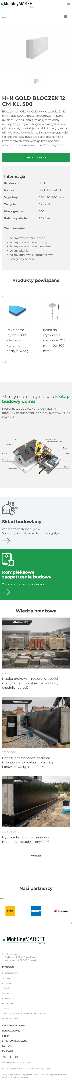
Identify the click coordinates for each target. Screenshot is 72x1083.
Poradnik (8, 1051)
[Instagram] (16, 1056)
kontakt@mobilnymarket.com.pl (16, 1062)
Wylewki (7, 1003)
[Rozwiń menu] (69, 4)
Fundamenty (10, 973)
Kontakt (7, 1045)
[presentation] (17, 311)
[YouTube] (4, 1056)
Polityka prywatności (11, 1075)
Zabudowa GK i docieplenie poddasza (25, 1013)
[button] (36, 47)
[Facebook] (10, 1056)
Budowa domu (11, 1030)
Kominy (6, 983)
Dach (5, 993)
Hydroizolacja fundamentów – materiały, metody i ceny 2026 (25, 839)
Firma (5, 1035)
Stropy (6, 988)
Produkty (8, 966)
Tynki (5, 1008)
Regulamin (27, 1075)
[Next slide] (67, 48)
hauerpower (22, 1077)
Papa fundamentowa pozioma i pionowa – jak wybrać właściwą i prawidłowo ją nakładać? (27, 762)
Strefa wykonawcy (14, 1041)
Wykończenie (10, 1018)
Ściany (6, 978)
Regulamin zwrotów (58, 1075)
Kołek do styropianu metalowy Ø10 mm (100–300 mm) (54, 340)
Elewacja (8, 998)
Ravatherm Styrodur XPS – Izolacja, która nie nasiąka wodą (17, 340)
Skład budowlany (13, 1025)
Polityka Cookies (41, 1075)
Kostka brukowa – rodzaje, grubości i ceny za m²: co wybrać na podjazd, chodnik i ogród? (30, 683)
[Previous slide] (5, 48)
